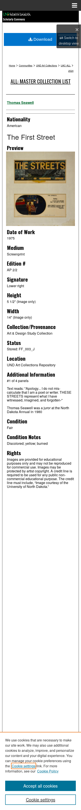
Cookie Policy (48, 771)
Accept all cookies (40, 786)
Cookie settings (23, 765)
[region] (40, 771)
